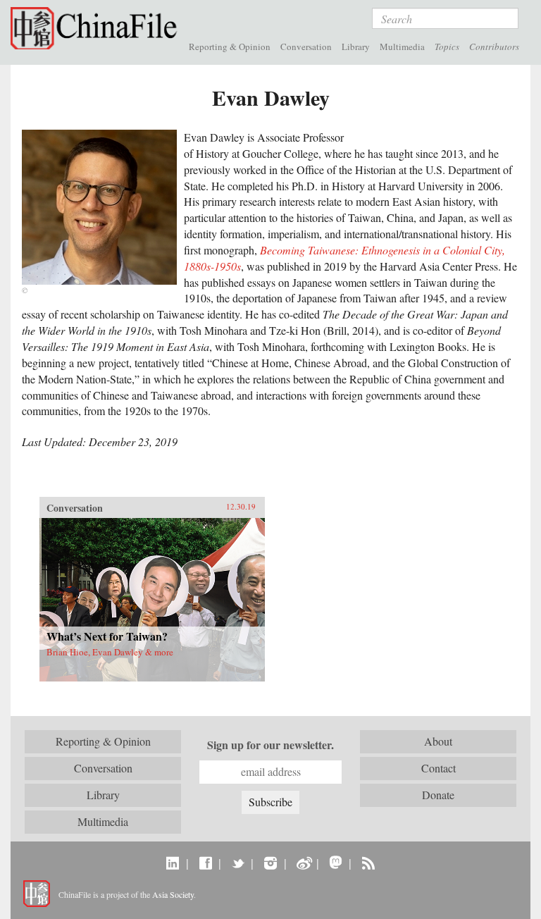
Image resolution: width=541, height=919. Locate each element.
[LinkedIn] (173, 862)
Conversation (306, 46)
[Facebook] (205, 862)
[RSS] (368, 862)
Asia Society (173, 894)
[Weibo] (303, 862)
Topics (447, 46)
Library (356, 46)
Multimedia (402, 46)
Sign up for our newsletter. (270, 745)
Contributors (494, 46)
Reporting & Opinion (229, 46)
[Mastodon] (335, 862)
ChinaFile (97, 28)
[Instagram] (270, 862)
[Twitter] (238, 862)
